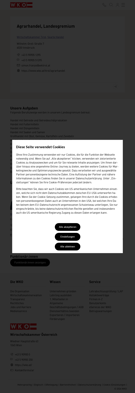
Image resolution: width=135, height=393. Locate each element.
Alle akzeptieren (67, 227)
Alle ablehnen (67, 246)
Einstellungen (67, 237)
